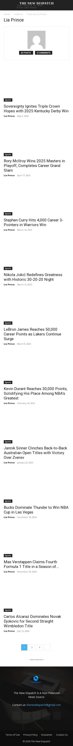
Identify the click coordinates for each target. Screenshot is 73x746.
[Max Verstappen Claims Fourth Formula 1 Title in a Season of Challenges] (36, 541)
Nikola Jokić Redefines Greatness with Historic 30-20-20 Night (33, 277)
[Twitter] (46, 715)
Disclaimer (46, 734)
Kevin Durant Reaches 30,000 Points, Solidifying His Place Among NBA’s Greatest (35, 393)
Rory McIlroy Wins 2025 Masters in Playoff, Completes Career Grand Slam (34, 166)
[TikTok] (36, 715)
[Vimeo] (56, 715)
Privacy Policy (30, 734)
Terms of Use (13, 734)
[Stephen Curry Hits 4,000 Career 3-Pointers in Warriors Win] (36, 199)
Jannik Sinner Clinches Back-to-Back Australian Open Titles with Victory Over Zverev (35, 453)
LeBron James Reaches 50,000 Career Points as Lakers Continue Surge (32, 334)
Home (7, 14)
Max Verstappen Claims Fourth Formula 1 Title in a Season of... (31, 564)
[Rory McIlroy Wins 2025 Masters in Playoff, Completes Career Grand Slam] (36, 140)
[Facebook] (16, 715)
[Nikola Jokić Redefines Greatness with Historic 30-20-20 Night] (36, 253)
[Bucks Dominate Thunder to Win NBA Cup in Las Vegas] (36, 486)
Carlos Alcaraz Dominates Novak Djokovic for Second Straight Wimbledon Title (32, 621)
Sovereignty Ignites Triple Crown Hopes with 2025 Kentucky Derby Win (36, 108)
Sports (8, 100)
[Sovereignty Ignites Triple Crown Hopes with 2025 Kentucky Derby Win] (36, 85)
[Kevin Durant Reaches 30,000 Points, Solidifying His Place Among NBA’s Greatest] (36, 367)
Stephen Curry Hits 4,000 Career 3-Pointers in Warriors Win (33, 222)
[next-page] (47, 647)
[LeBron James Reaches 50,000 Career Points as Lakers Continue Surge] (36, 308)
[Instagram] (26, 715)
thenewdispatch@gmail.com (44, 705)
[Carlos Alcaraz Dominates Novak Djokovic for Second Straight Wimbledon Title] (36, 595)
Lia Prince (9, 116)
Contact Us (62, 734)
